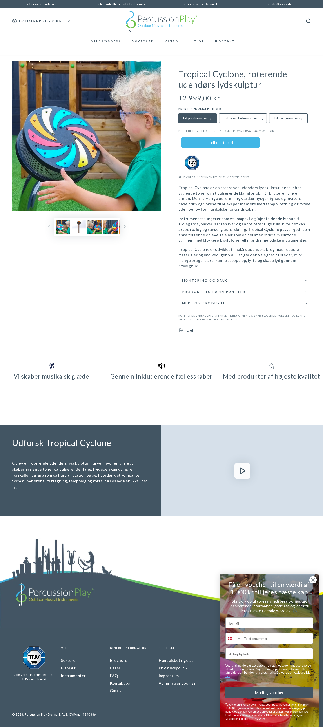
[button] (308, 21)
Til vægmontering (288, 118)
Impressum (169, 675)
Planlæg (68, 668)
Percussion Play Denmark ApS (46, 714)
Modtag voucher (269, 692)
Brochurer (119, 660)
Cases (115, 668)
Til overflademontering (243, 118)
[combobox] (233, 638)
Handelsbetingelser (177, 660)
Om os (115, 690)
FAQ (114, 675)
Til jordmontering (197, 118)
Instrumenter (73, 675)
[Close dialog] (313, 580)
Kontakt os (120, 683)
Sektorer (69, 660)
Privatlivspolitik (173, 668)
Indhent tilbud (221, 142)
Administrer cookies (177, 683)
